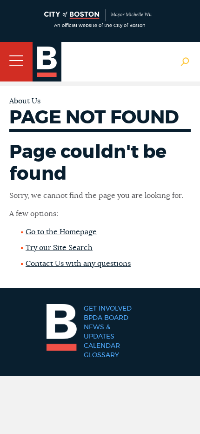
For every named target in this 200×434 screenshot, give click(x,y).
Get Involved (108, 308)
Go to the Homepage (61, 232)
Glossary (101, 355)
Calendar (102, 346)
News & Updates (99, 332)
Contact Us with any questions (78, 263)
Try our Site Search (59, 247)
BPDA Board (106, 318)
